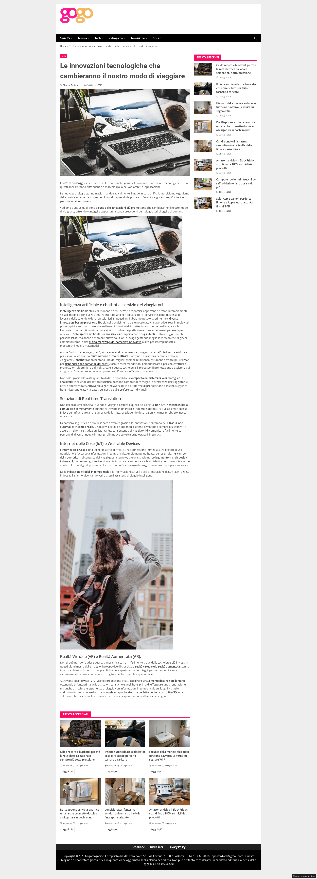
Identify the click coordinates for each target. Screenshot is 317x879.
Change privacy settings (304, 876)
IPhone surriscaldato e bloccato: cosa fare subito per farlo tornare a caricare (125, 755)
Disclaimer (156, 847)
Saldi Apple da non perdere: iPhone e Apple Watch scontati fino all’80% (235, 202)
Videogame (116, 38)
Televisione (138, 38)
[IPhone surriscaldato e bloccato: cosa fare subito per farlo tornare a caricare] (125, 733)
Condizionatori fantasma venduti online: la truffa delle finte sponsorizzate (122, 813)
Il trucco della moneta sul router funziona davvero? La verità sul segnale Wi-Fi (169, 755)
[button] (255, 38)
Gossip (157, 38)
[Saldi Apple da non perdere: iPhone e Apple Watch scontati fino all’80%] (203, 203)
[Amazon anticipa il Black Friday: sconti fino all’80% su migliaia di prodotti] (169, 791)
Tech (98, 38)
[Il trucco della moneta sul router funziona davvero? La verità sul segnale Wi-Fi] (169, 733)
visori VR (88, 681)
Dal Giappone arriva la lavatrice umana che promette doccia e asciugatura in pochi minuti (79, 813)
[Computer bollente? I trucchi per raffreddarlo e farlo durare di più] (203, 184)
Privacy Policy (177, 847)
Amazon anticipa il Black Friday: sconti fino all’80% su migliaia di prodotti (168, 813)
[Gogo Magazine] (76, 19)
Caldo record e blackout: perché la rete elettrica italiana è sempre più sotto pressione (80, 755)
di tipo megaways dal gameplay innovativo (115, 342)
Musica (82, 38)
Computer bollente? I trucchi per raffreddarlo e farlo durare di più (236, 183)
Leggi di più (67, 771)
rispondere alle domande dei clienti (87, 364)
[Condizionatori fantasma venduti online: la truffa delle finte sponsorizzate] (125, 791)
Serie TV (65, 38)
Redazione (138, 847)
